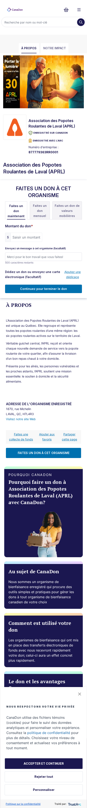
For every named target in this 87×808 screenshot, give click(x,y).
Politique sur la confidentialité (23, 803)
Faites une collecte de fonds (21, 436)
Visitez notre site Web (21, 419)
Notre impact (54, 48)
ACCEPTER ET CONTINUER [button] (44, 763)
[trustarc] (74, 803)
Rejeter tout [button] (43, 776)
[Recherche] (81, 22)
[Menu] (79, 10)
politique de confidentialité (48, 733)
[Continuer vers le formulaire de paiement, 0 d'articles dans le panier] (67, 10)
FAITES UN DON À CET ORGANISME (43, 453)
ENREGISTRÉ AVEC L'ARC (48, 140)
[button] (79, 694)
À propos (29, 48)
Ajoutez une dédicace (72, 274)
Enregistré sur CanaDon (50, 132)
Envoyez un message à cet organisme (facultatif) (35, 248)
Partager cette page (69, 436)
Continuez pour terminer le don (43, 289)
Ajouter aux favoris (47, 436)
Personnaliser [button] (43, 790)
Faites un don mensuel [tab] (40, 211)
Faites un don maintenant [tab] (16, 211)
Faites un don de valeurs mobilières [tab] (67, 211)
